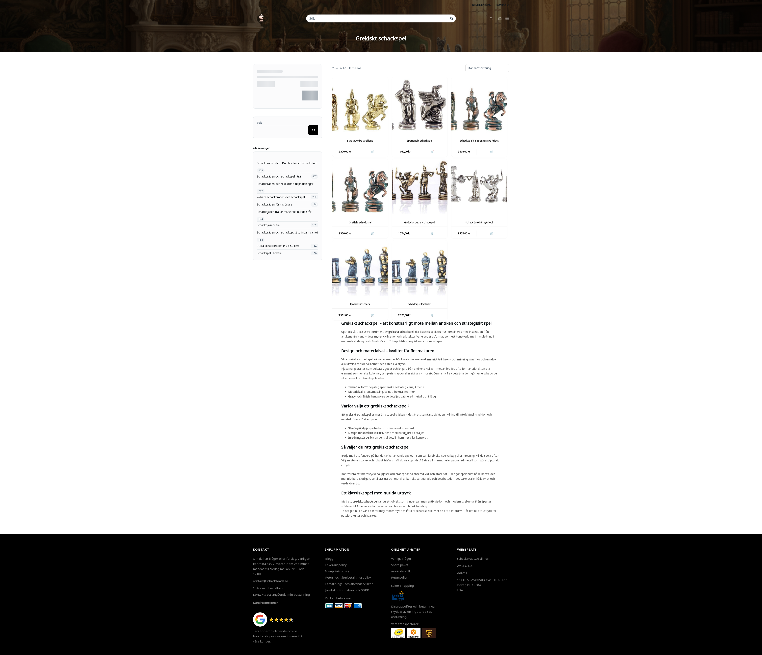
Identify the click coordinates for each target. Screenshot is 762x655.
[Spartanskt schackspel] (419, 105)
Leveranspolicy (336, 565)
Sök (259, 122)
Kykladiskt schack (360, 304)
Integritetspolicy (337, 571)
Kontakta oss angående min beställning (281, 594)
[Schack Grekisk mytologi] (479, 186)
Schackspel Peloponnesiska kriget (479, 140)
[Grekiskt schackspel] (360, 186)
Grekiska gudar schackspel (419, 222)
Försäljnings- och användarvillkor (349, 584)
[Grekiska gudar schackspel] (419, 186)
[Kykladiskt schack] (360, 268)
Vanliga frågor (401, 558)
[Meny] (507, 18)
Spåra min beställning (268, 588)
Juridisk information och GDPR (347, 590)
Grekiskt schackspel (360, 222)
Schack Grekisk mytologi (479, 222)
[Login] (491, 18)
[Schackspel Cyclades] (419, 268)
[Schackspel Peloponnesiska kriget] (479, 105)
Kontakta (502, 5)
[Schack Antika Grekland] (360, 105)
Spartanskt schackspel (419, 140)
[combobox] (378, 18)
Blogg (329, 558)
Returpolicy (399, 577)
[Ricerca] (313, 130)
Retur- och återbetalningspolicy (348, 577)
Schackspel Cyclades (419, 304)
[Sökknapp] (451, 18)
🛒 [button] (372, 151)
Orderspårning (482, 5)
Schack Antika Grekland (360, 140)
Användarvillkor (402, 571)
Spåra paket (399, 565)
